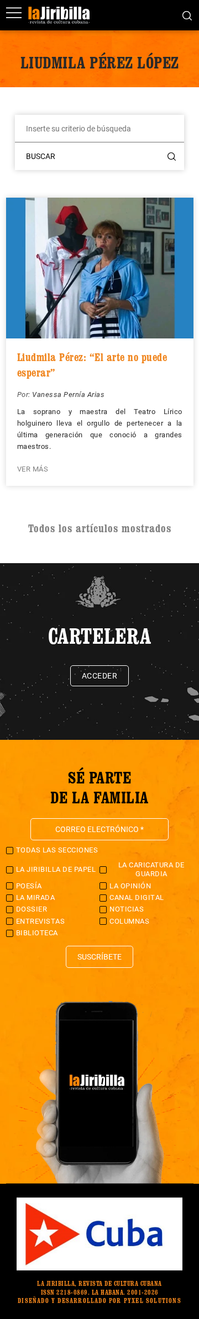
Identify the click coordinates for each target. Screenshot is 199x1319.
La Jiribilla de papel (56, 869)
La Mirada (35, 897)
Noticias (126, 909)
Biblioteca (37, 933)
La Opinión (130, 886)
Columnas (129, 921)
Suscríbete (99, 956)
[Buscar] (187, 14)
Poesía (29, 886)
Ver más (33, 469)
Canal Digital (136, 897)
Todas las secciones (57, 850)
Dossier (32, 909)
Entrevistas (40, 921)
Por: (25, 394)
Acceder (100, 675)
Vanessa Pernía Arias (68, 394)
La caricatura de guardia (151, 869)
